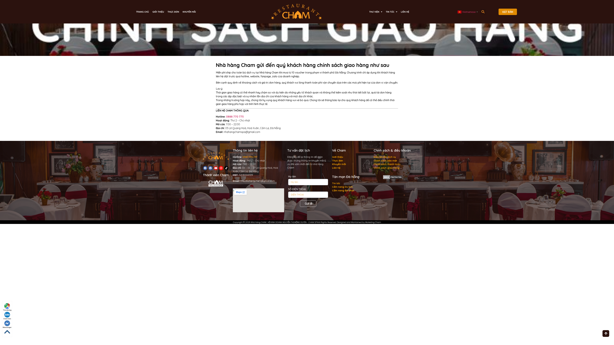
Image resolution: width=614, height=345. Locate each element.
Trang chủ (142, 11)
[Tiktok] (226, 168)
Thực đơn (173, 11)
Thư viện (374, 11)
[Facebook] (205, 168)
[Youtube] (216, 168)
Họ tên (292, 176)
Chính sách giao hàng (386, 167)
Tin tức (390, 11)
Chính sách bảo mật (385, 160)
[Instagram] (221, 168)
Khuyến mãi (189, 11)
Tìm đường (7, 310)
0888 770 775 (235, 116)
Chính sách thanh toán (387, 164)
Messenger (7, 327)
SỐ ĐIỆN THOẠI (297, 189)
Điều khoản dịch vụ (385, 156)
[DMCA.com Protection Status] (392, 178)
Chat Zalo (7, 319)
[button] (483, 12)
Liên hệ (405, 11)
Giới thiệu (158, 11)
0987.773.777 (250, 156)
